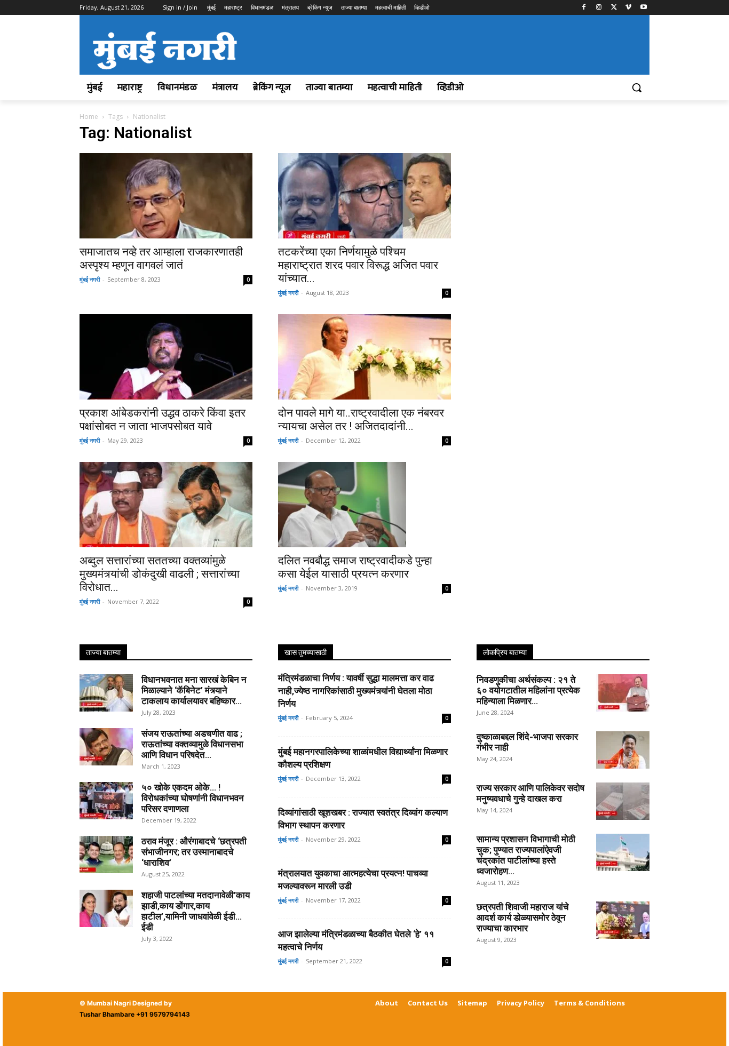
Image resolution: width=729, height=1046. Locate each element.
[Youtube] (643, 8)
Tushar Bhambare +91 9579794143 (135, 1014)
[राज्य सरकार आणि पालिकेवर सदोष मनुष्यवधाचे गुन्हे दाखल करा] (622, 801)
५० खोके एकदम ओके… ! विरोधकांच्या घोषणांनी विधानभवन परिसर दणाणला (192, 798)
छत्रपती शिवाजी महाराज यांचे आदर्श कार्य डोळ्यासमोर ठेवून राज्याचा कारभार (523, 917)
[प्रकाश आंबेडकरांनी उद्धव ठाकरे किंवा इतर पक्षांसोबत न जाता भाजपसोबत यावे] (166, 357)
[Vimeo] (628, 8)
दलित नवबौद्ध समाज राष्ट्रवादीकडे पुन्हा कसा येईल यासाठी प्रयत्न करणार (355, 567)
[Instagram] (599, 8)
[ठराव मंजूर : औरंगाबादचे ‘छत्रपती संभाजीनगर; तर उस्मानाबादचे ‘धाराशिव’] (106, 854)
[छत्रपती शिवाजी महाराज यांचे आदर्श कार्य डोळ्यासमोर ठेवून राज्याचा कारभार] (622, 920)
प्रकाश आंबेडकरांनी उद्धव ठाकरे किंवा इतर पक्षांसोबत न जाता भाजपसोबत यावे (162, 419)
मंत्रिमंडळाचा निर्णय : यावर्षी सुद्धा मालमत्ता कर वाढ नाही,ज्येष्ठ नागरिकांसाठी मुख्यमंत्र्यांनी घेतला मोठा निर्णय (356, 691)
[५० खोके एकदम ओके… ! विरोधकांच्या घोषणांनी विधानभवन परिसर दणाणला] (106, 800)
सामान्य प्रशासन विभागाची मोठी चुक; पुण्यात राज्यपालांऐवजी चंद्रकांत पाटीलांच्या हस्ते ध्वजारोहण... (526, 855)
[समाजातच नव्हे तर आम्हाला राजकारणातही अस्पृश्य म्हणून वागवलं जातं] (166, 195)
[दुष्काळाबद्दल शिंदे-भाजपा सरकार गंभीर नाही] (622, 750)
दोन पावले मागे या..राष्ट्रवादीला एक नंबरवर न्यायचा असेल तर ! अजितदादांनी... (361, 419)
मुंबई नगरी (90, 279)
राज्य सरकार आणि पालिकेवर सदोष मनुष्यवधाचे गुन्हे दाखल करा (530, 793)
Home (89, 116)
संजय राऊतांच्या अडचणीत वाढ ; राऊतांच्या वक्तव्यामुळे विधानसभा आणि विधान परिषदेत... (192, 744)
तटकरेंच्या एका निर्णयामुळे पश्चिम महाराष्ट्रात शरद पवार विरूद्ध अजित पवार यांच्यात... (358, 265)
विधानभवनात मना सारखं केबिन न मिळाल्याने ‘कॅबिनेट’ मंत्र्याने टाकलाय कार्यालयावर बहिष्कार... (194, 690)
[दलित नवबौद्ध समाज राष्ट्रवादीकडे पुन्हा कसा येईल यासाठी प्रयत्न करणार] (364, 504)
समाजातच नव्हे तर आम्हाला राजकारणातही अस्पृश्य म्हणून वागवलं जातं (161, 258)
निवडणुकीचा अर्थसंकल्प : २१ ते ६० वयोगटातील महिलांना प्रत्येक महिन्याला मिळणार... (528, 690)
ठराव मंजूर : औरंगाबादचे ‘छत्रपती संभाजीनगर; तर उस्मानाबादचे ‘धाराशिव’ (194, 852)
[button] (636, 87)
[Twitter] (614, 8)
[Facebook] (584, 8)
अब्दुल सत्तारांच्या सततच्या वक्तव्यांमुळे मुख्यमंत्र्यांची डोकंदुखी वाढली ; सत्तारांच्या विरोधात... (160, 574)
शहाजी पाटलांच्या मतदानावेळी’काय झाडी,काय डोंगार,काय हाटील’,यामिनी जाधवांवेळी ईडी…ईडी (195, 911)
